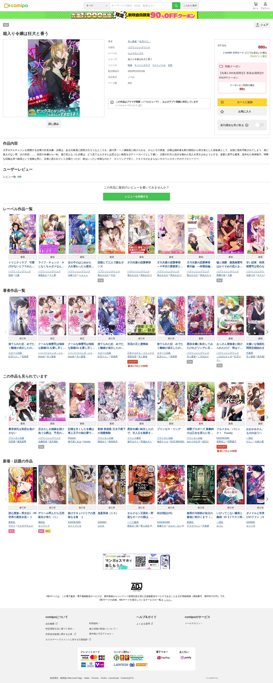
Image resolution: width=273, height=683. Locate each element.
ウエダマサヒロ (25, 526)
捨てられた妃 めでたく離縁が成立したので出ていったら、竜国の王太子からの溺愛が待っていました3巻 (22, 346)
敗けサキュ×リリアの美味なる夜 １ (81, 515)
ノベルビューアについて (127, 105)
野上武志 (145, 526)
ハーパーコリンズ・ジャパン (52, 353)
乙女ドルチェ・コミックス (140, 353)
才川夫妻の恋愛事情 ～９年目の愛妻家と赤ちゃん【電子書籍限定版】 (170, 264)
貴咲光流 (131, 356)
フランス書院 (134, 438)
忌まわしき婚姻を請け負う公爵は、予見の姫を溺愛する (51, 431)
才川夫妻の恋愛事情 (139, 262)
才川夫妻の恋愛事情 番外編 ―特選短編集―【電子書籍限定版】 (200, 264)
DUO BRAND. (177, 441)
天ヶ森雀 (132, 41)
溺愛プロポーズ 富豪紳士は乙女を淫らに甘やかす (200, 431)
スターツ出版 (15, 353)
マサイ (12, 526)
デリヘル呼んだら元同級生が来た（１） (51, 515)
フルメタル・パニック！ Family (228, 430)
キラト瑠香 (262, 275)
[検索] (176, 5)
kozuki (41, 356)
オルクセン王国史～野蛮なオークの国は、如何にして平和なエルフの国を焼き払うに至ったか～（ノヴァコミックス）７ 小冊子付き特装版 (140, 515)
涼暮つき (72, 275)
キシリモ (250, 526)
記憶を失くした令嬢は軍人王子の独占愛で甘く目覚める (81, 431)
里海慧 (25, 356)
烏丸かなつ (146, 275)
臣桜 (11, 275)
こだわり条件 (190, 5)
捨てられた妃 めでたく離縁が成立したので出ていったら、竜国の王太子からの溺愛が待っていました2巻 (170, 346)
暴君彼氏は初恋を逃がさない (22, 430)
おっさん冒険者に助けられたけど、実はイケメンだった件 (230, 346)
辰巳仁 (205, 441)
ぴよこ (249, 441)
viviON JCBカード (234, 52)
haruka (86, 441)
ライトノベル (159, 65)
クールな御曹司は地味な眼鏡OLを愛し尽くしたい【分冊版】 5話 (81, 346)
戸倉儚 (205, 526)
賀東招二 (221, 441)
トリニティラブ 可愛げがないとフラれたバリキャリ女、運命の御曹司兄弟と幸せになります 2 (22, 264)
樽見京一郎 (133, 526)
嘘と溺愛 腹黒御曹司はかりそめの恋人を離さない (230, 264)
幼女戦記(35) (164, 513)
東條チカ (161, 526)
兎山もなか (103, 275)
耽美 (130, 65)
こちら (167, 600)
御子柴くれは (74, 441)
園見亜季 (21, 441)
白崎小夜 (259, 441)
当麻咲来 (42, 441)
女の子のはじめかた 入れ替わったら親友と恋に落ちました (81, 264)
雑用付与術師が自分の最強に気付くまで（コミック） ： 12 (200, 515)
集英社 (12, 522)
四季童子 (232, 441)
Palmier (72, 438)
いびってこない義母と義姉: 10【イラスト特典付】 (231, 515)
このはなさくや (224, 356)
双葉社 (190, 522)
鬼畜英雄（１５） (108, 513)
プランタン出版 (16, 438)
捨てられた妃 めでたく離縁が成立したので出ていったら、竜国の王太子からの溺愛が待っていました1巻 (111, 346)
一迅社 (249, 438)
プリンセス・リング (169, 428)
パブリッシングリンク (139, 47)
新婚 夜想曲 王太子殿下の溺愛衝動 (112, 430)
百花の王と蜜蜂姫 (137, 343)
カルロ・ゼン (174, 526)
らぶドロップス (135, 53)
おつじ (220, 526)
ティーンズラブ (142, 65)
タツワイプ (43, 526)
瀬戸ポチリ (133, 441)
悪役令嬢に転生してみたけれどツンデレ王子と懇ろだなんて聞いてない (200, 346)
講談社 (41, 522)
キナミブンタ (74, 526)
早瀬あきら (146, 441)
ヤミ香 (52, 275)
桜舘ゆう (102, 441)
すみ (113, 275)
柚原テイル (162, 441)
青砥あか (42, 275)
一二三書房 (133, 522)
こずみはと (203, 356)
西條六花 (221, 275)
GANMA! (102, 522)
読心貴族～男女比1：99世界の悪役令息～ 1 (22, 515)
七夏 (17, 275)
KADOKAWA (223, 438)
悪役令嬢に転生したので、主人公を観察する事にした (140, 431)
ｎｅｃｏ (83, 275)
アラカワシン (193, 526)
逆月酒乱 (261, 356)
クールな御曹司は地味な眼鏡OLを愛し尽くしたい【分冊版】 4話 (51, 346)
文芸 (170, 65)
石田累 (12, 441)
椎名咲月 (113, 441)
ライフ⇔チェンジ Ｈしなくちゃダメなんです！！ (51, 264)
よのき (101, 526)
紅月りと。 (145, 41)
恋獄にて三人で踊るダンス (111, 264)
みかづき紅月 (193, 441)
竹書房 (249, 353)
